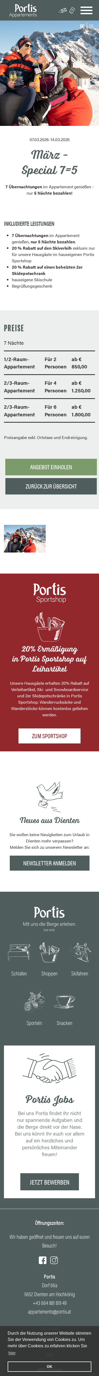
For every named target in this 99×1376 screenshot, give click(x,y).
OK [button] (49, 1366)
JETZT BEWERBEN (49, 1181)
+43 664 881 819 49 (50, 1302)
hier (12, 1353)
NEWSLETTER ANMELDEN (49, 863)
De (82, 25)
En (91, 25)
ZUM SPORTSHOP (49, 735)
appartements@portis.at (49, 1311)
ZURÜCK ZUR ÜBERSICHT (51, 486)
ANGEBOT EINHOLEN (51, 466)
